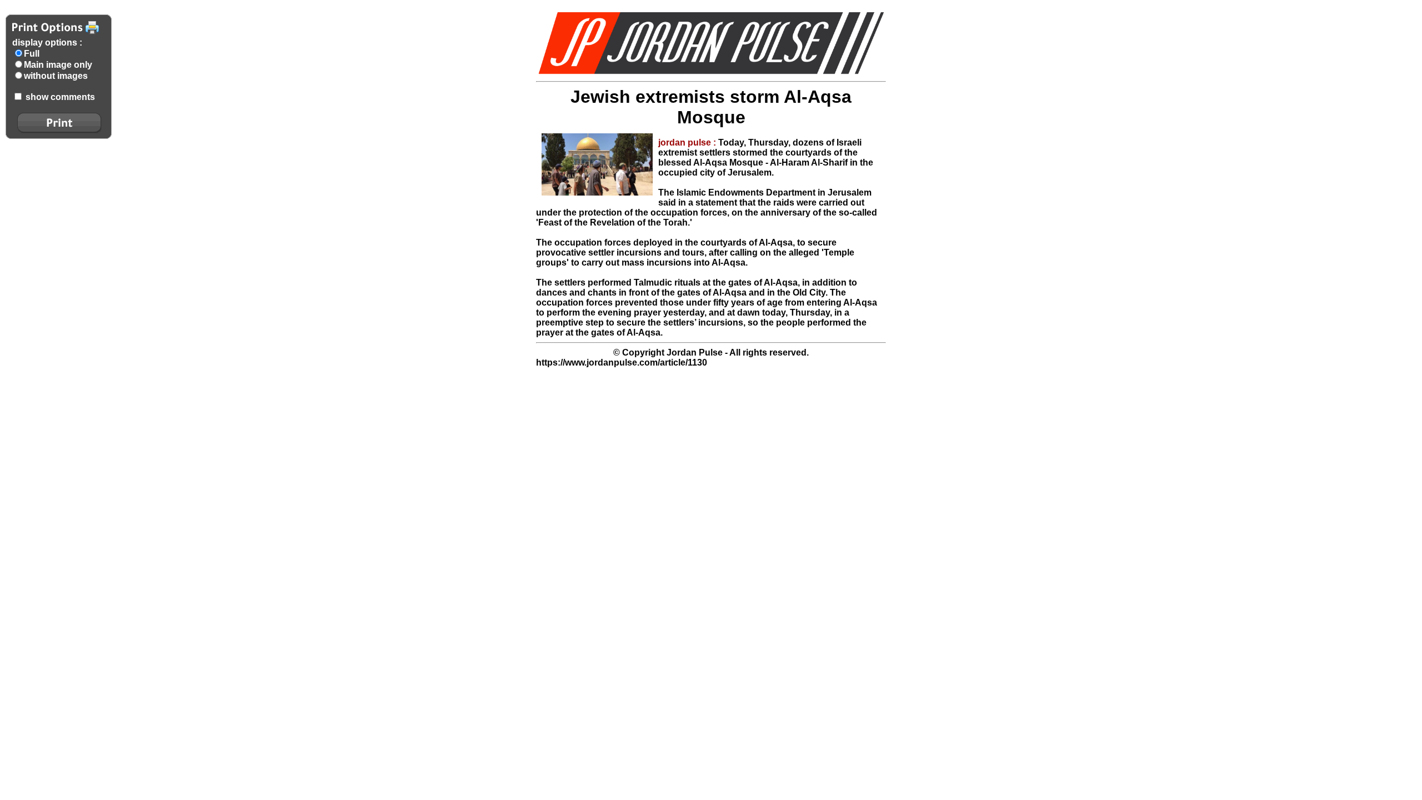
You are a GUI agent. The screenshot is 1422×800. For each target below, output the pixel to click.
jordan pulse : (688, 142)
